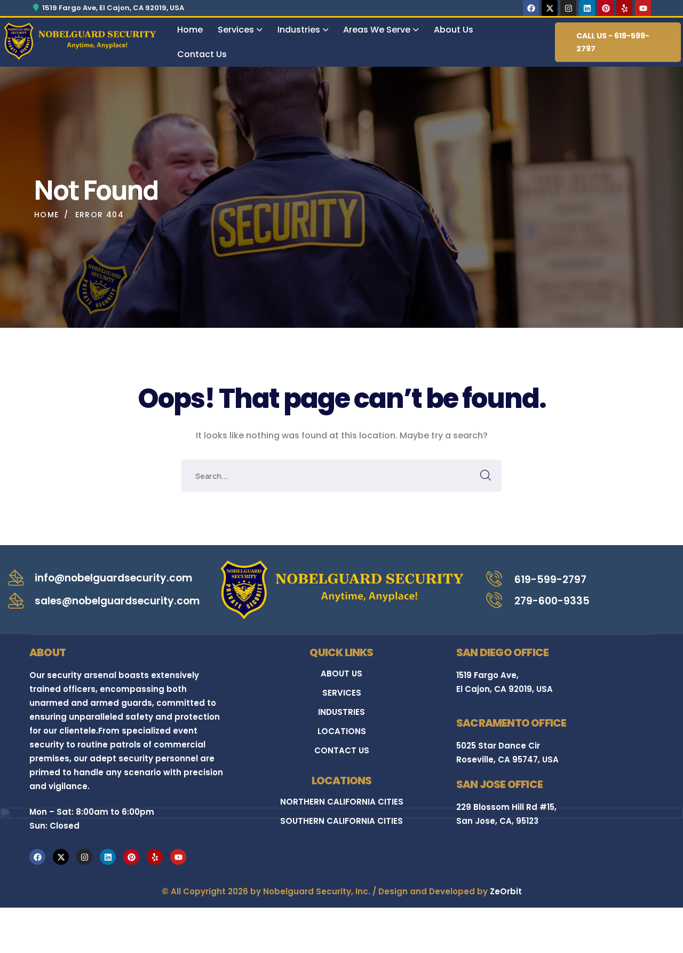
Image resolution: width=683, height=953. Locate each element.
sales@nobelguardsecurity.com (117, 601)
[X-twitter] (550, 8)
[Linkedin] (587, 8)
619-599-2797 (550, 579)
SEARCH (485, 475)
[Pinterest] (606, 8)
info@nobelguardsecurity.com (113, 578)
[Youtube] (643, 8)
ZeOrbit (506, 891)
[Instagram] (568, 8)
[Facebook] (531, 8)
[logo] (80, 40)
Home (46, 214)
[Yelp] (624, 8)
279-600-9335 (552, 601)
